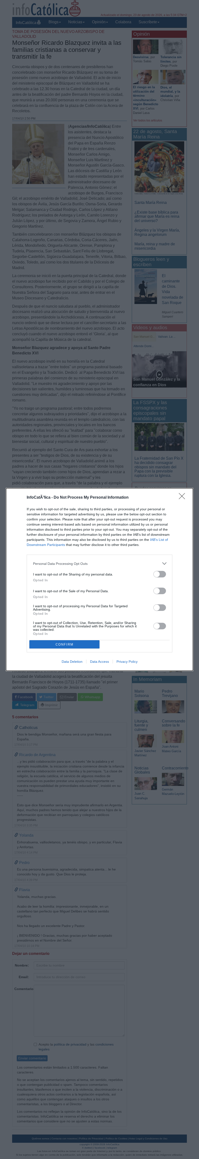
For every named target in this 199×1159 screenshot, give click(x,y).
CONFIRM (65, 644)
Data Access (99, 661)
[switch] (159, 574)
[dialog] (99, 579)
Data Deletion (72, 661)
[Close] (183, 497)
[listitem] (99, 563)
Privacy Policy (127, 661)
